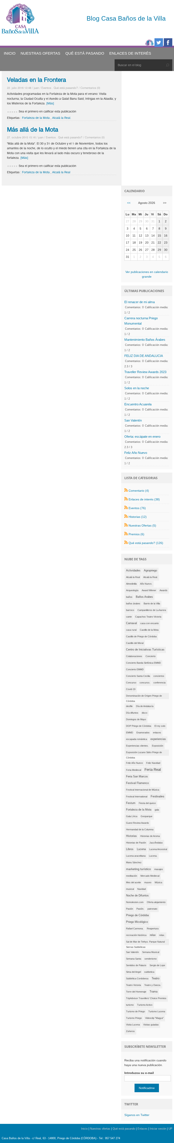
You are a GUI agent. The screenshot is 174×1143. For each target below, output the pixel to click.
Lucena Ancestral (158, 849)
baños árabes (133, 603)
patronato (152, 908)
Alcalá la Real (61, 172)
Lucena (141, 849)
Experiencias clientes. (137, 745)
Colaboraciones (134, 656)
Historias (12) (138, 516)
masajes (158, 869)
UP (170, 1128)
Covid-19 (130, 689)
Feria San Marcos (137, 776)
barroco (130, 610)
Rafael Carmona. (134, 928)
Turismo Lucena (156, 1011)
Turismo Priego (134, 1018)
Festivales (157, 796)
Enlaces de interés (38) (144, 499)
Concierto (151, 656)
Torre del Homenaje (136, 991)
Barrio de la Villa (152, 603)
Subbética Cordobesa (137, 978)
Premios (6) (136, 534)
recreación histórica (136, 935)
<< (128, 202)
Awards (163, 590)
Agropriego (150, 570)
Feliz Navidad (153, 763)
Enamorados (143, 732)
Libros (129, 849)
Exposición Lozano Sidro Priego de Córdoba (144, 753)
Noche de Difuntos (137, 895)
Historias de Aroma (150, 836)
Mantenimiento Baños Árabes (144, 339)
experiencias (158, 739)
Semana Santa (133, 958)
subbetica (149, 972)
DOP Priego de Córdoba (138, 726)
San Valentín (133, 420)
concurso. (145, 682)
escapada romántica (136, 739)
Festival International (136, 796)
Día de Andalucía (144, 706)
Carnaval (131, 623)
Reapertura (153, 928)
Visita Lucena (133, 1024)
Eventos (46, 87)
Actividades (133, 570)
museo (147, 882)
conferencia (159, 682)
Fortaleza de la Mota (36, 118)
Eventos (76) (137, 508)
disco (144, 712)
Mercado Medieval (149, 876)
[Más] (50, 103)
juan (36, 87)
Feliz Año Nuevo (135, 452)
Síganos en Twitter (136, 1115)
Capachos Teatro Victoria (148, 616)
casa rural (131, 630)
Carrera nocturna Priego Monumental (141, 320)
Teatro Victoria (133, 985)
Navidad (141, 889)
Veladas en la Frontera (36, 79)
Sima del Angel (133, 972)
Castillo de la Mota (149, 630)
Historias (131, 836)
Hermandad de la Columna (139, 829)
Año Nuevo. (146, 583)
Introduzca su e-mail (139, 1073)
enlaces (157, 732)
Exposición (157, 745)
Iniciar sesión (158, 1128)
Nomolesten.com (134, 902)
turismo (130, 1005)
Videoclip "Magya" (154, 1018)
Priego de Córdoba (137, 915)
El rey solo (159, 726)
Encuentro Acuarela (138, 404)
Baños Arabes (144, 596)
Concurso (131, 682)
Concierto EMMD (135, 669)
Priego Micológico (137, 921)
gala (157, 809)
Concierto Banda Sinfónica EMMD (143, 663)
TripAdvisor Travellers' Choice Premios (146, 998)
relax (153, 935)
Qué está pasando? (66, 87)
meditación (131, 876)
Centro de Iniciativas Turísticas (145, 649)
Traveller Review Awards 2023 (145, 372)
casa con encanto (149, 623)
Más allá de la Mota (32, 129)
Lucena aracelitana (136, 856)
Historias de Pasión (136, 842)
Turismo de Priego (135, 1011)
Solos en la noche (136, 388)
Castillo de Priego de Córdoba (141, 636)
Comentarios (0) (90, 87)
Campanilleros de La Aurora (152, 610)
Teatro (155, 978)
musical (130, 889)
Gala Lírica (131, 816)
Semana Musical (150, 952)
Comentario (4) (139, 490)
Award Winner (149, 590)
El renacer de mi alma (139, 302)
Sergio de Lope (157, 965)
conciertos (158, 676)
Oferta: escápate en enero (142, 436)
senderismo (151, 958)
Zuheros (130, 1031)
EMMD (129, 732)
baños (129, 597)
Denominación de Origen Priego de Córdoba (144, 696)
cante (129, 616)
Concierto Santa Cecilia (138, 676)
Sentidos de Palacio (136, 965)
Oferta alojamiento (156, 902)
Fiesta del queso (147, 803)
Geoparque (146, 816)
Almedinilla (131, 583)
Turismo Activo (144, 1005)
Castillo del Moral (134, 643)
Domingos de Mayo (136, 719)
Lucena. (153, 856)
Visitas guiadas (151, 1024)
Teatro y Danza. (152, 985)
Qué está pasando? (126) (146, 543)
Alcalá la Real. (61, 118)
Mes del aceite (133, 882)
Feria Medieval (133, 770)
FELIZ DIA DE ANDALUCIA (143, 356)
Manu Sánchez (134, 862)
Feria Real (153, 770)
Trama (153, 991)
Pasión (129, 908)
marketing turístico (138, 869)
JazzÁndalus (156, 842)
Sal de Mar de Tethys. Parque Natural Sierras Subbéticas (145, 942)
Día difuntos (132, 712)
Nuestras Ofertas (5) (142, 525)
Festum (130, 803)
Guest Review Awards (137, 823)
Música (158, 882)
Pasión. (140, 908)
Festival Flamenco (137, 783)
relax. (162, 935)
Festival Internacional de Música (142, 789)
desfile (129, 706)
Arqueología (132, 590)
